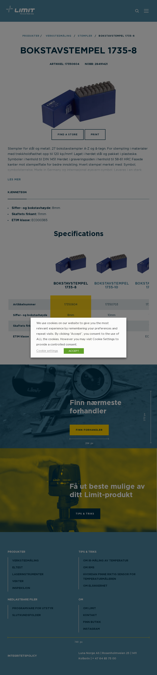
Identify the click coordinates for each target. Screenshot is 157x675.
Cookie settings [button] (47, 350)
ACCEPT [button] (74, 351)
